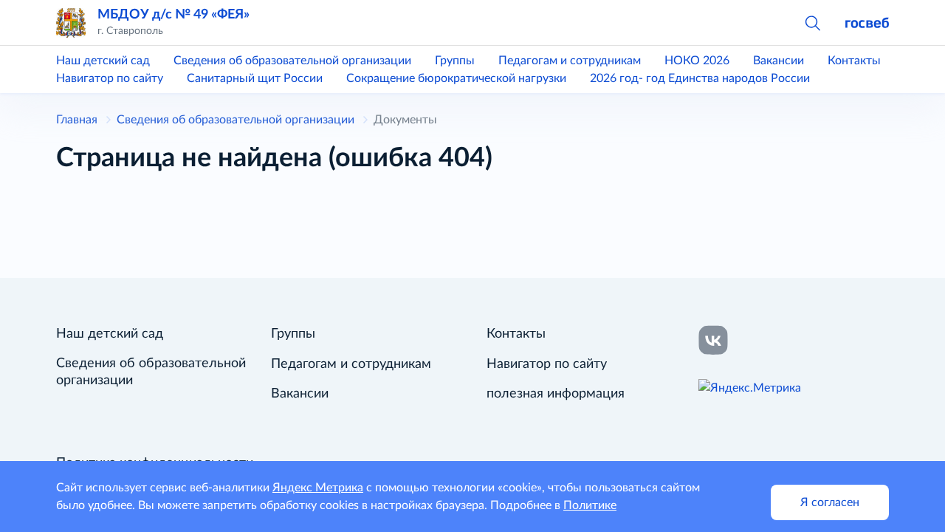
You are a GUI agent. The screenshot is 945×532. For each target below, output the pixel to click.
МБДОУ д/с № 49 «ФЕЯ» (173, 14)
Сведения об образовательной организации (292, 60)
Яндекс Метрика (317, 488)
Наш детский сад (103, 60)
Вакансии (778, 60)
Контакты (854, 60)
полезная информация (556, 393)
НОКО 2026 (696, 60)
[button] (812, 22)
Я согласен (829, 502)
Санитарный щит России (255, 78)
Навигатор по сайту (109, 78)
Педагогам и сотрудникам (569, 60)
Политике (589, 505)
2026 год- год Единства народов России (700, 78)
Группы (455, 60)
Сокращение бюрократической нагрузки (456, 78)
